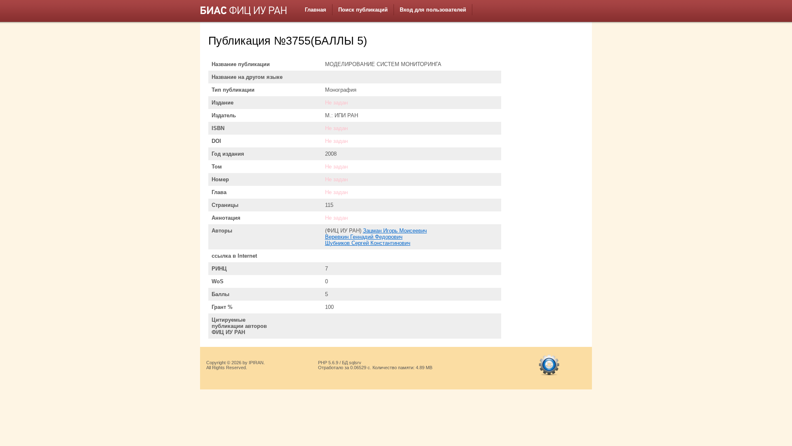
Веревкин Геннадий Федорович (364, 237)
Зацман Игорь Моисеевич (395, 231)
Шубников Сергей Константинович (367, 243)
